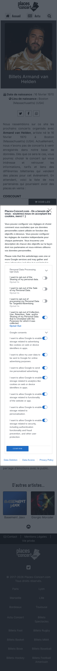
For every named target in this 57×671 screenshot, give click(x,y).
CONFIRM (17, 448)
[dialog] (28, 335)
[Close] (51, 211)
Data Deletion (10, 460)
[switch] (44, 278)
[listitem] (28, 270)
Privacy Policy (46, 460)
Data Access (28, 460)
